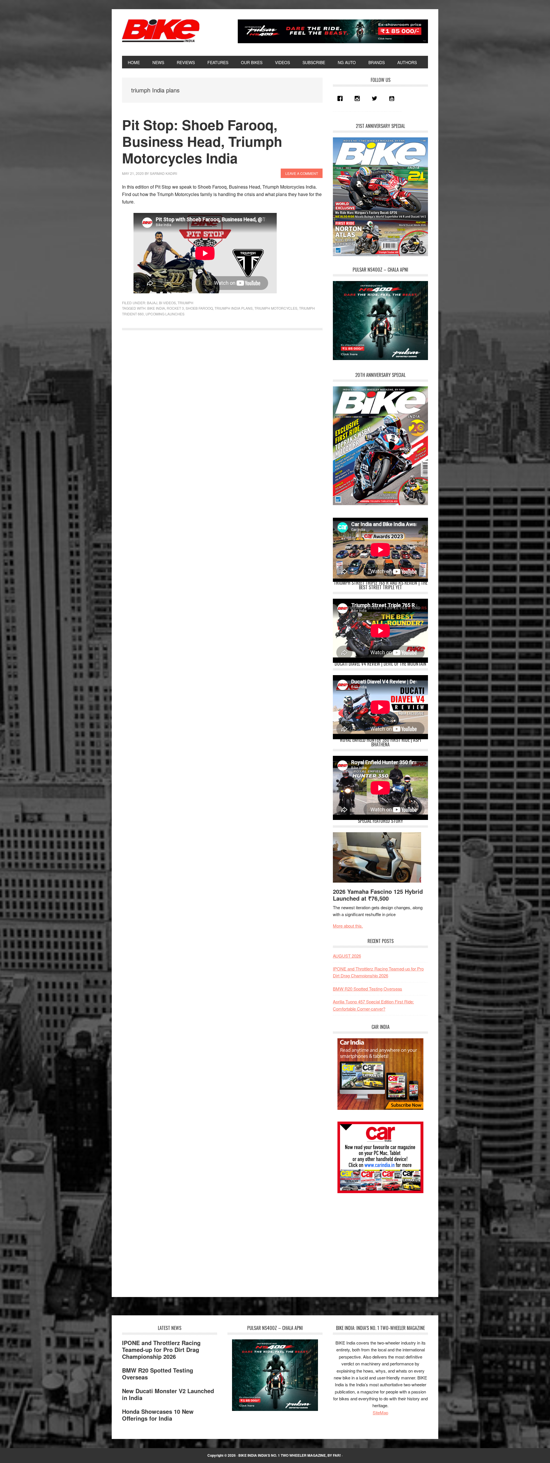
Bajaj (152, 302)
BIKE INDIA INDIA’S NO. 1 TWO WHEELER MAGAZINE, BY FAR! (289, 1455)
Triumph (185, 302)
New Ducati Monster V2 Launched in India (168, 1394)
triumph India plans (234, 308)
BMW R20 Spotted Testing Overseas (367, 989)
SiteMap (380, 1412)
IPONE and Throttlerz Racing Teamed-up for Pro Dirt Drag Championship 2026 (161, 1350)
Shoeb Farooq (199, 308)
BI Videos (167, 302)
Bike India (160, 30)
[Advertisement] (376, 1240)
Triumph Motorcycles (275, 308)
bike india (156, 308)
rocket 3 (175, 308)
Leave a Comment (301, 173)
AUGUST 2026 (347, 956)
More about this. (348, 926)
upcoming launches (165, 313)
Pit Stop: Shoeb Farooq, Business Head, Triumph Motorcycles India (202, 141)
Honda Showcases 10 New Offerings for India (158, 1414)
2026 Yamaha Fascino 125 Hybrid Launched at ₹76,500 (378, 894)
